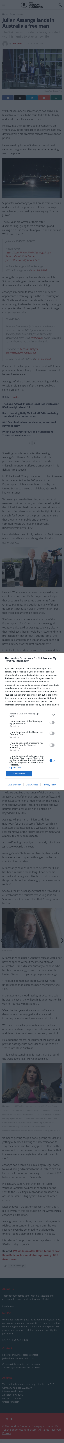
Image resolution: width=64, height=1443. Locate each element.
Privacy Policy (49, 784)
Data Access (32, 784)
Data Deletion (14, 784)
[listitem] (32, 715)
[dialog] (32, 721)
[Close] (58, 658)
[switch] (52, 722)
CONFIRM (19, 773)
